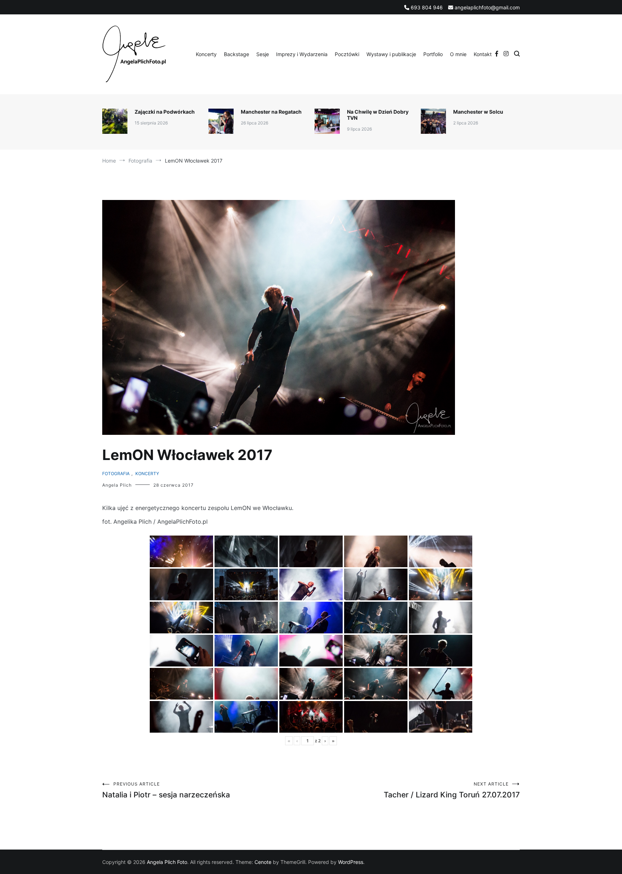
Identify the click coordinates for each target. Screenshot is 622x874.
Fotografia (116, 473)
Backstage (236, 54)
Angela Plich (117, 485)
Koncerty (206, 54)
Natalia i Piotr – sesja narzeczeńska (166, 790)
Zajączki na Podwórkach (165, 112)
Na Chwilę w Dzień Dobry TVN (378, 115)
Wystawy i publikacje (391, 54)
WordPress (350, 862)
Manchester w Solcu (478, 112)
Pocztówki (347, 54)
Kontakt (483, 54)
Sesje (262, 54)
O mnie (458, 54)
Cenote (262, 862)
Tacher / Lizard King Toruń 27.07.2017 (452, 790)
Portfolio (433, 54)
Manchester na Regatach (271, 112)
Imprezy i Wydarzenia (302, 54)
